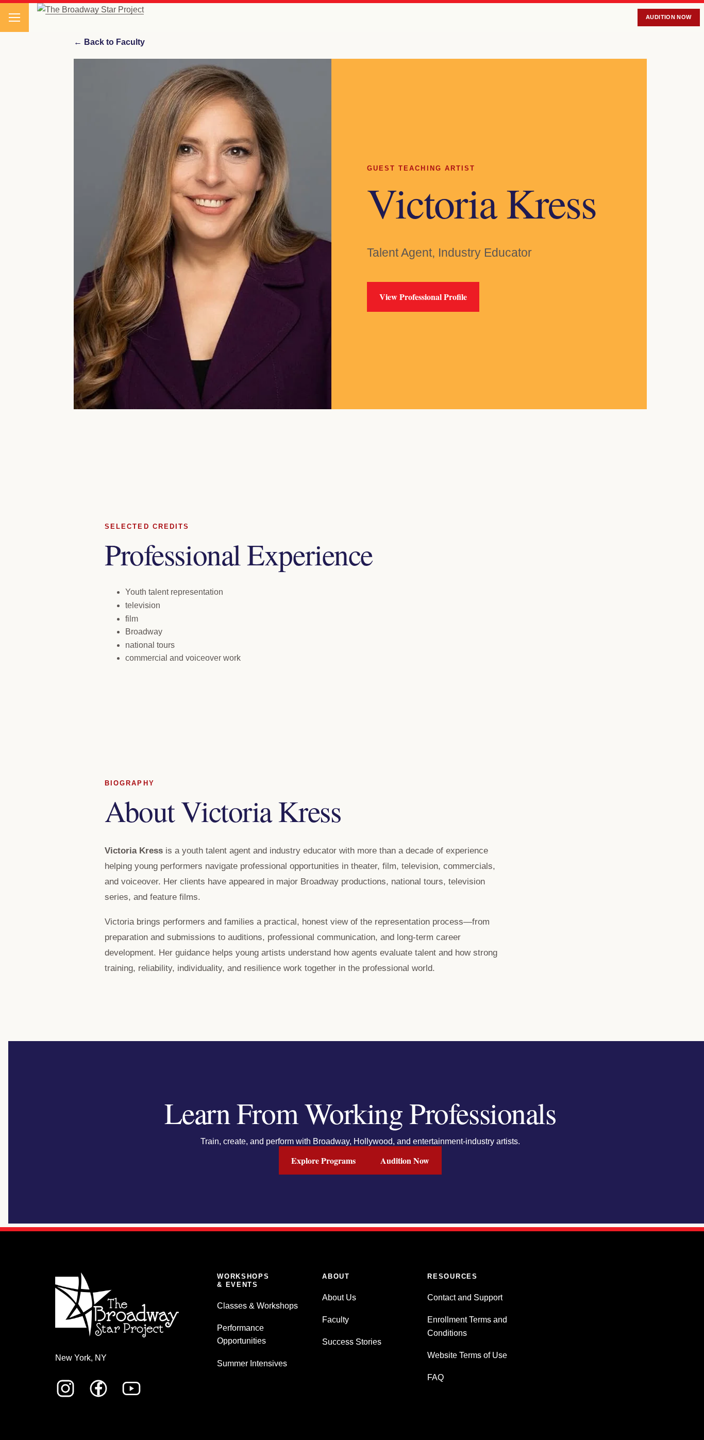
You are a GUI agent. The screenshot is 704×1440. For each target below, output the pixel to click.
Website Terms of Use (467, 1355)
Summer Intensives (252, 1363)
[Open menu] (14, 17)
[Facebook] (98, 1388)
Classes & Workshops (257, 1305)
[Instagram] (65, 1388)
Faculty (335, 1319)
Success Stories (351, 1341)
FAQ (435, 1377)
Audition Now (669, 17)
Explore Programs (323, 1160)
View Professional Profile (423, 297)
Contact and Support (464, 1297)
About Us (339, 1297)
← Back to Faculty (109, 42)
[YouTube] (131, 1388)
